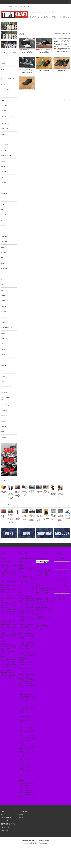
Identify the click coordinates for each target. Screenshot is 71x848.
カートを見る (22, 814)
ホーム (3, 6)
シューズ (28, 22)
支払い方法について (6, 814)
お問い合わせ (22, 817)
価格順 (63, 33)
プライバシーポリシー (7, 827)
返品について (4, 821)
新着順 (68, 33)
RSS (2, 830)
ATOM (6, 830)
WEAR (23, 22)
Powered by (26, 843)
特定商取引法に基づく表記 (8, 824)
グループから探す (25, 6)
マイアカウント (22, 811)
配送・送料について (6, 817)
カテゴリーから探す (12, 6)
